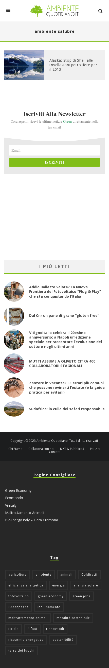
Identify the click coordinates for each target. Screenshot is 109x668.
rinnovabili (55, 629)
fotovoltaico (18, 596)
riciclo (13, 629)
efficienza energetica (25, 585)
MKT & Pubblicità (72, 448)
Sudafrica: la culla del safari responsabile (67, 408)
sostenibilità (63, 639)
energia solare (86, 585)
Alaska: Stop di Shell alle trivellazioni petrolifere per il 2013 (73, 65)
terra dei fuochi (21, 650)
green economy (51, 596)
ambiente (43, 574)
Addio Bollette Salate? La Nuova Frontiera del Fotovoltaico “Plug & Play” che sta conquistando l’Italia (65, 291)
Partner (95, 448)
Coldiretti (89, 574)
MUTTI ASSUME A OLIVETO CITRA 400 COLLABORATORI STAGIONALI (62, 363)
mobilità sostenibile (73, 618)
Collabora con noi (41, 448)
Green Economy (18, 490)
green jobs (81, 596)
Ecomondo (14, 497)
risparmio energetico (26, 639)
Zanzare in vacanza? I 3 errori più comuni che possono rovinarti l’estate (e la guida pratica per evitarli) (67, 387)
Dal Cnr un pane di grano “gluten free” (64, 315)
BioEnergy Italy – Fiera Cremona (31, 520)
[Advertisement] (54, 217)
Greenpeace (18, 607)
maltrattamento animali (28, 618)
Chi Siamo (15, 448)
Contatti (54, 451)
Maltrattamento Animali (24, 512)
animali (66, 574)
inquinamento (49, 607)
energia (58, 585)
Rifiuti (32, 629)
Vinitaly (10, 505)
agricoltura (17, 574)
